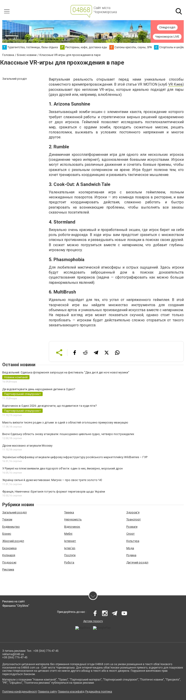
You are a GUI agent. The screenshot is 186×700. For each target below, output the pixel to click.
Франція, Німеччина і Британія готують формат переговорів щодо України (53, 491)
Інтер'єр (69, 548)
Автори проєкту (93, 621)
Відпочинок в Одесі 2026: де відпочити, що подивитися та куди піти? (49, 405)
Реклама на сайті (13, 601)
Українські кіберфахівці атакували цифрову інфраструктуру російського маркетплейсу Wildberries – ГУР (74, 457)
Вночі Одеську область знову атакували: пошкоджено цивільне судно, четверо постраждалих (68, 434)
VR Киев (175, 84)
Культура (132, 541)
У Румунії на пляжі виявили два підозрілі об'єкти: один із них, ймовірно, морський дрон (62, 468)
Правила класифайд (71, 691)
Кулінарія (8, 555)
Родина (131, 555)
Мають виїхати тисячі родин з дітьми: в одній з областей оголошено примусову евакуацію (65, 422)
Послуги (70, 555)
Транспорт (133, 519)
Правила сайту (47, 691)
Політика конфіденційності (19, 691)
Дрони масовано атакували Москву (27, 445)
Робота (69, 562)
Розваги (131, 526)
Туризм (7, 519)
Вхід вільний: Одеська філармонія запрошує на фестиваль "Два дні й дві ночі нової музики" (65, 372)
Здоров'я (133, 512)
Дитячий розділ (137, 562)
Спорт (130, 533)
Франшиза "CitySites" (15, 605)
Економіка (9, 548)
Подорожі (9, 562)
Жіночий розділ (13, 541)
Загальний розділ (14, 512)
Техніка (69, 512)
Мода (130, 548)
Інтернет (70, 541)
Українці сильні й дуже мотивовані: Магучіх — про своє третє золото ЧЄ (52, 480)
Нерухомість (73, 519)
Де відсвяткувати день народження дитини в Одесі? (38, 389)
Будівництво (11, 526)
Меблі (68, 533)
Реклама (8, 569)
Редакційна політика (98, 691)
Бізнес (6, 533)
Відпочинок (72, 526)
